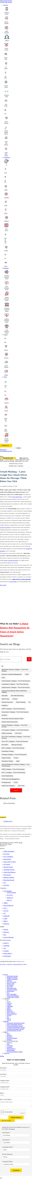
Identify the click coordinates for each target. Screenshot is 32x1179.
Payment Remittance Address (6, 440)
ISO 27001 (5, 77)
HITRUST (6, 221)
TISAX (5, 266)
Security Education (6, 366)
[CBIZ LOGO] (7, 821)
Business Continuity (6, 19)
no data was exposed (5, 527)
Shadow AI (10, 897)
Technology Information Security (6, 277)
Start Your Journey (6, 1120)
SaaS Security (6, 105)
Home (1, 459)
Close (2, 970)
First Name (3, 1068)
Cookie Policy (9, 964)
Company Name (5, 1080)
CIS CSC (5, 179)
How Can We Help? (6, 1099)
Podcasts (6, 350)
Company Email (5, 1087)
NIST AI (9, 900)
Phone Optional (7, 1154)
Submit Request (16, 1117)
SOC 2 (5, 908)
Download (16, 1170)
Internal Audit (5, 58)
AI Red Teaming (11, 892)
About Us (5, 386)
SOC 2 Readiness (6, 122)
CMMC (6, 189)
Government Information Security (6, 310)
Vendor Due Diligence (6, 143)
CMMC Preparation (6, 32)
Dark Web (6, 885)
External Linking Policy (18, 964)
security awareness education (11, 560)
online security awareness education (21, 579)
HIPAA (5, 213)
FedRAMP (6, 197)
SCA (5, 113)
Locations (6, 410)
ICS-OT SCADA (6, 49)
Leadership (6, 402)
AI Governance (7, 891)
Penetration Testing (6, 95)
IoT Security (6, 67)
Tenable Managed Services (6, 132)
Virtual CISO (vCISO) (6, 154)
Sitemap (24, 964)
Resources (6, 357)
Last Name (3, 1074)
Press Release (5, 430)
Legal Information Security (6, 331)
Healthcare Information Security (6, 320)
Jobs (5, 395)
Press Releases (11, 1050)
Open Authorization (17, 497)
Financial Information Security (6, 299)
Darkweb (7, 40)
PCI (5, 258)
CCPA (5, 172)
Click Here (9, 615)
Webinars (6, 375)
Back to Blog (3, 585)
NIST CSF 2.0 (6, 229)
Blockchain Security (8, 880)
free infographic (13, 581)
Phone (2, 1093)
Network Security (6, 86)
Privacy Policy (3, 964)
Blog (5, 342)
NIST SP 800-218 (5, 240)
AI (6, 164)
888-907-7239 (9, 458)
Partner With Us (5, 420)
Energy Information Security (6, 288)
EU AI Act (10, 895)
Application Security (6, 13)
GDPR (5, 205)
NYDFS (6, 250)
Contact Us (5, 445)
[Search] (30, 454)
